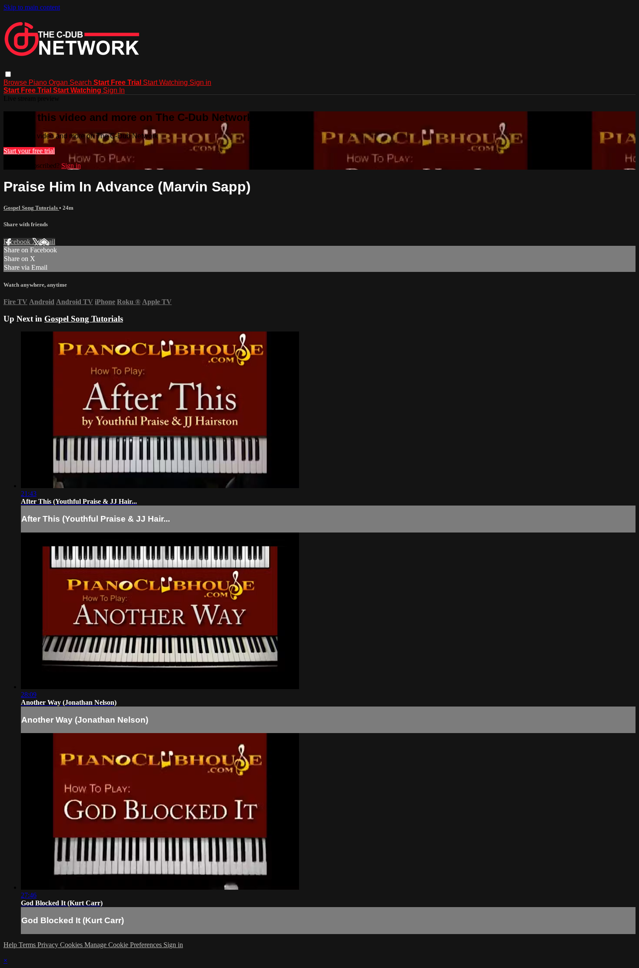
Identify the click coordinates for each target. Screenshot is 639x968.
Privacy (48, 944)
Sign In (114, 90)
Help (11, 944)
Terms (28, 944)
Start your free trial (29, 150)
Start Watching (166, 82)
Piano (39, 82)
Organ (59, 82)
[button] (8, 74)
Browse (16, 82)
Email (47, 241)
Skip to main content (31, 7)
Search (81, 82)
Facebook (17, 241)
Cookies (72, 944)
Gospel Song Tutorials (31, 207)
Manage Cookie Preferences (123, 944)
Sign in (200, 82)
